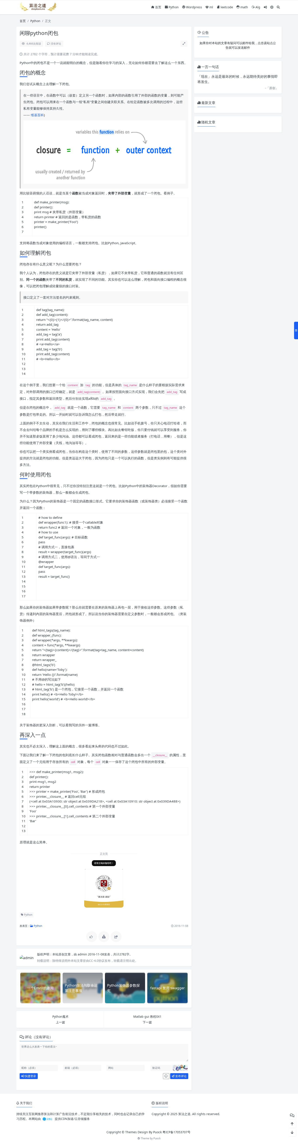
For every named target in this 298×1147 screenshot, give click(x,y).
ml (211, 7)
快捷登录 (30, 1076)
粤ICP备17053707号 (176, 1132)
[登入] (265, 7)
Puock (157, 1138)
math (244, 7)
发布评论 (181, 1076)
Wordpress (193, 7)
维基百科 (37, 115)
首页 (157, 7)
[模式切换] (272, 7)
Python (173, 7)
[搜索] (278, 7)
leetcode (226, 7)
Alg (257, 7)
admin (83, 954)
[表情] (166, 1076)
